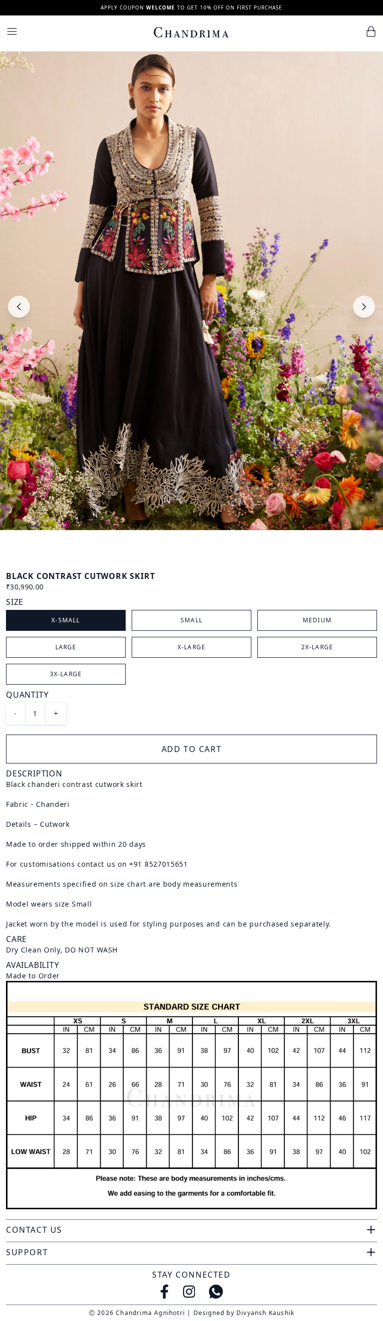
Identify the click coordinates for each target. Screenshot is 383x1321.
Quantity (27, 694)
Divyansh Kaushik (265, 1313)
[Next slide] (364, 307)
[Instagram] (189, 1292)
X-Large (191, 647)
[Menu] (12, 31)
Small (191, 620)
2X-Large (317, 647)
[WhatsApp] (216, 1292)
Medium (317, 620)
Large (66, 647)
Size (14, 601)
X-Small (65, 620)
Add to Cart (192, 749)
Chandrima (191, 32)
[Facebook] (164, 1292)
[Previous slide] (19, 307)
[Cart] (371, 31)
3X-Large (66, 674)
